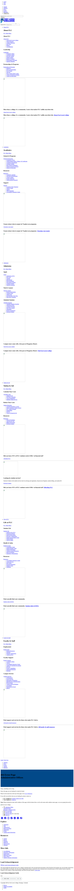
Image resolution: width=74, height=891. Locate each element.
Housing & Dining (10, 533)
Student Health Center (11, 548)
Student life (6, 829)
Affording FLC (6, 458)
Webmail (5, 845)
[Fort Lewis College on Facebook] (5, 818)
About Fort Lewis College (12, 40)
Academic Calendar (10, 174)
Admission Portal (10, 305)
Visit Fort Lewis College (9, 346)
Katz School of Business (12, 165)
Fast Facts (8, 44)
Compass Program (10, 306)
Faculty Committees (10, 668)
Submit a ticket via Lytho (17, 798)
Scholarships (9, 410)
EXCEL (8, 667)
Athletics (5, 8)
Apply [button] (4, 274)
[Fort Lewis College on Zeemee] (21, 818)
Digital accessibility (7, 886)
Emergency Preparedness (12, 553)
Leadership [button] (6, 52)
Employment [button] (6, 649)
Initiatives (8, 68)
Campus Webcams (10, 42)
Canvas (8, 663)
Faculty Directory (10, 178)
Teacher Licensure (10, 285)
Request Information (11, 292)
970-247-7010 (8, 813)
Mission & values (7, 855)
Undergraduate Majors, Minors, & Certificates (16, 161)
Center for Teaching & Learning (13, 665)
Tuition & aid (6, 827)
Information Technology (11, 680)
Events (5, 10)
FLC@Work (9, 71)
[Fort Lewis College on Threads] (18, 818)
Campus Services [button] (7, 676)
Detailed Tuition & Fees (11, 399)
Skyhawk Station (10, 311)
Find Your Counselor (11, 297)
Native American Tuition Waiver (13, 408)
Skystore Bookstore (10, 564)
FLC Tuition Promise (11, 409)
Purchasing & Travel (11, 686)
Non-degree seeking (11, 282)
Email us (14, 799)
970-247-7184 (8, 812)
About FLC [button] (6, 27)
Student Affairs (9, 57)
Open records (6, 843)
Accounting (9, 685)
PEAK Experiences (10, 310)
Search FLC (3, 24)
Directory (5, 12)
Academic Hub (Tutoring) (12, 186)
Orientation (8, 309)
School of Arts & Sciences (12, 166)
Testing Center (9, 188)
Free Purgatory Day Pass (12, 296)
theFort (8, 688)
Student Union (9, 565)
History (8, 45)
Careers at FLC (9, 654)
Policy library (6, 856)
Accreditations (9, 46)
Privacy (5, 885)
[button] (9, 865)
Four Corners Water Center (12, 73)
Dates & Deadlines (10, 420)
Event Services (9, 679)
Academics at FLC (10, 160)
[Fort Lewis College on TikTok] (11, 818)
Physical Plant (9, 683)
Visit (4, 3)
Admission (5, 824)
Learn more (37, 870)
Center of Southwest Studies (12, 75)
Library (8, 189)
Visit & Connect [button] (7, 290)
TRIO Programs (10, 190)
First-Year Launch (10, 308)
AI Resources (9, 677)
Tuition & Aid (9, 395)
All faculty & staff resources (9, 723)
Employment (6, 853)
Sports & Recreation (11, 535)
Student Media (9, 539)
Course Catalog (9, 177)
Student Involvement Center (12, 537)
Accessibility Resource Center (13, 192)
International (9, 279)
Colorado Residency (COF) (12, 406)
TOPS (4, 887)
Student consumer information (10, 857)
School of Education (11, 167)
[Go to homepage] (8, 23)
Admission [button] (5, 263)
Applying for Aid (10, 421)
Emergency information (8, 852)
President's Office (10, 53)
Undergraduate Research (12, 180)
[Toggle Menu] (15, 23)
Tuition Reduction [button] (7, 405)
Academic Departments (11, 162)
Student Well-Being (10, 549)
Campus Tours (9, 293)
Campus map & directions (9, 832)
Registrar (8, 670)
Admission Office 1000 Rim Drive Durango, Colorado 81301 (9, 808)
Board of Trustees (10, 59)
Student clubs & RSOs (8, 601)
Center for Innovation (11, 76)
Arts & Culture (9, 540)
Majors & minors (7, 828)
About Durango (10, 41)
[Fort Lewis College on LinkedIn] (14, 818)
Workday (8, 652)
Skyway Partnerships (11, 69)
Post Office (8, 563)
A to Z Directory (28, 793)
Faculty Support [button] (7, 660)
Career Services (10, 561)
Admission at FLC (10, 276)
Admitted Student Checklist (12, 304)
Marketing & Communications (13, 681)
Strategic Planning (10, 61)
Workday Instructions (11, 653)
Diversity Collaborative (11, 536)
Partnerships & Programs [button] (9, 67)
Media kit (5, 842)
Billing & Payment (10, 422)
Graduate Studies (10, 164)
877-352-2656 (8, 811)
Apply (4, 1)
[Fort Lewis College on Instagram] (2, 818)
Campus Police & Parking (12, 684)
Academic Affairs (10, 55)
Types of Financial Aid (11, 413)
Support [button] (5, 185)
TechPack (8, 567)
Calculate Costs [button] (7, 394)
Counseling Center (10, 547)
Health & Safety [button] (7, 545)
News (4, 9)
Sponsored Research (11, 669)
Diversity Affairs (10, 56)
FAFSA (8, 411)
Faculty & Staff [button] (6, 637)
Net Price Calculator (11, 397)
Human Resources (10, 651)
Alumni (5, 6)
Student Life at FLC (11, 532)
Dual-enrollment (10, 281)
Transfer (8, 278)
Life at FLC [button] (6, 519)
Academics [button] (6, 147)
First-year (8, 277)
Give (4, 4)
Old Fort (8, 72)
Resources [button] (5, 173)
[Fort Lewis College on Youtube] (8, 818)
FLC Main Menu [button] (7, 33)
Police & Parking (10, 552)
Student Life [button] (6, 531)
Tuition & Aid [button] (6, 382)
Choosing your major (8, 227)
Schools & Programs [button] (8, 158)
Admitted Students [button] (7, 302)
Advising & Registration (11, 176)
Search (2, 16)
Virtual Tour (9, 294)
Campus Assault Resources (12, 551)
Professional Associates (11, 60)
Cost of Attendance (10, 398)
